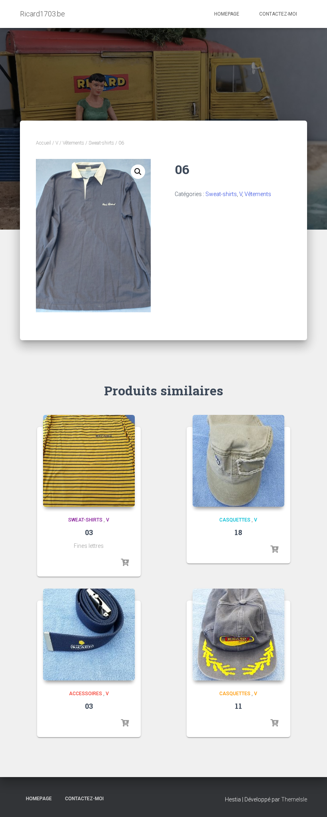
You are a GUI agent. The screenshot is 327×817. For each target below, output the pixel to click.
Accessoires (85, 693)
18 (238, 532)
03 (89, 532)
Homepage (226, 14)
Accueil (43, 143)
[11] (238, 634)
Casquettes (234, 520)
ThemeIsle (294, 799)
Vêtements (73, 143)
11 (238, 706)
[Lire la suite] (125, 563)
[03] (89, 461)
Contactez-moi (278, 14)
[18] (238, 461)
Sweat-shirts (101, 143)
